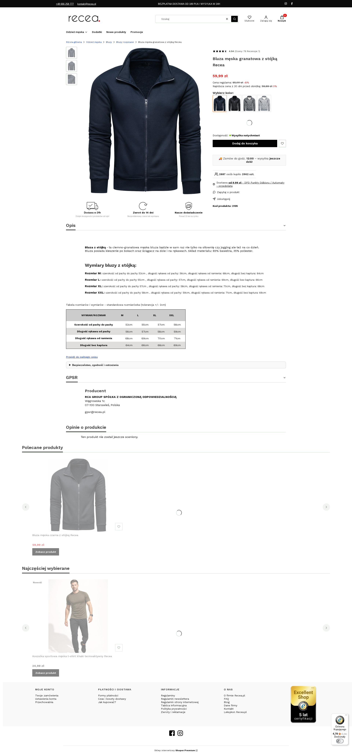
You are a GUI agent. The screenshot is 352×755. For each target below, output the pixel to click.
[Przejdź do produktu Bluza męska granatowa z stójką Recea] (220, 103)
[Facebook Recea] (172, 735)
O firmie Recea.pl (234, 695)
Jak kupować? (107, 702)
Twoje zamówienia (46, 695)
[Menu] (346, 716)
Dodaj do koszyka (245, 143)
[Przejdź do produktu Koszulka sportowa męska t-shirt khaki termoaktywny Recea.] (78, 616)
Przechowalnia (44, 702)
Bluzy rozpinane (125, 42)
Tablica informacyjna (174, 705)
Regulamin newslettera (175, 698)
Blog (227, 702)
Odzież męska (94, 42)
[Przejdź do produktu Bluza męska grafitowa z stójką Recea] (249, 103)
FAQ (226, 698)
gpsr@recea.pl (95, 412)
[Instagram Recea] (180, 735)
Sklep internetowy (174, 750)
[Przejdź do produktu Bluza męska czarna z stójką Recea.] (78, 495)
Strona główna (74, 42)
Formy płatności (108, 695)
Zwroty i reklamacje (173, 712)
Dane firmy (230, 705)
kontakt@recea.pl (86, 4)
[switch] (340, 741)
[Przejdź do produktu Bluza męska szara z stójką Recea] (264, 103)
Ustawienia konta (45, 698)
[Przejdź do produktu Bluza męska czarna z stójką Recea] (234, 103)
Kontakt (229, 708)
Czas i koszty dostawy (112, 698)
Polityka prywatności (174, 708)
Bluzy (109, 42)
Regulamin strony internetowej (180, 702)
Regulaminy (168, 695)
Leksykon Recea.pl (235, 712)
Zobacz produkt (45, 551)
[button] (234, 19)
